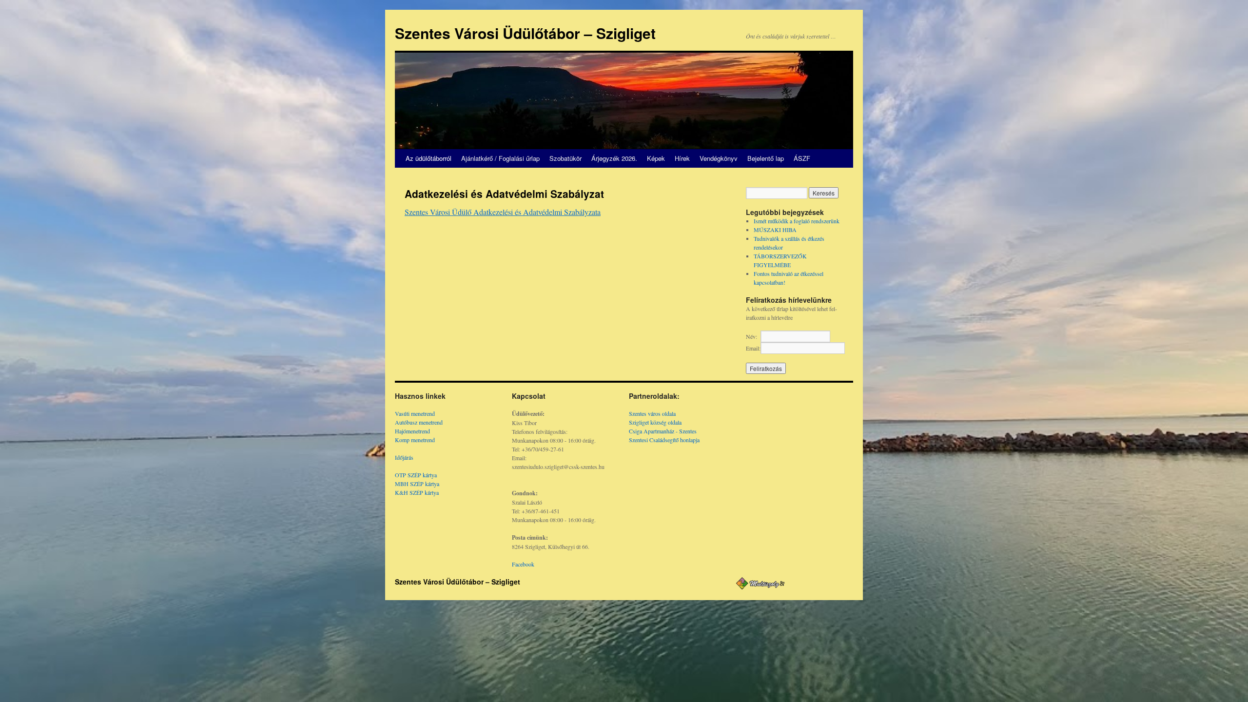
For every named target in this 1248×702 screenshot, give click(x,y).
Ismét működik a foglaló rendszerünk (796, 221)
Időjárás (404, 457)
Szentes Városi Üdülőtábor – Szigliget (525, 32)
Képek (656, 158)
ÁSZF (802, 158)
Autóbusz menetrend (419, 422)
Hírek (682, 158)
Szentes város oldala (652, 413)
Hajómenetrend (412, 431)
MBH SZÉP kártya (417, 484)
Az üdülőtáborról (428, 158)
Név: (751, 336)
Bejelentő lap (765, 158)
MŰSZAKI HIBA (775, 230)
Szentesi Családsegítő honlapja (664, 440)
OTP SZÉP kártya (416, 475)
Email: (753, 348)
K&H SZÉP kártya (417, 492)
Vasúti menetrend (415, 413)
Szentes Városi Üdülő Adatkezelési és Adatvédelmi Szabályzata (503, 212)
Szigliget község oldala (655, 422)
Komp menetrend (415, 440)
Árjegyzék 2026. (614, 158)
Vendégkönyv (719, 158)
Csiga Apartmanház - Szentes (663, 431)
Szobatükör (565, 158)
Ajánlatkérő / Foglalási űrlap (500, 158)
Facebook (523, 564)
